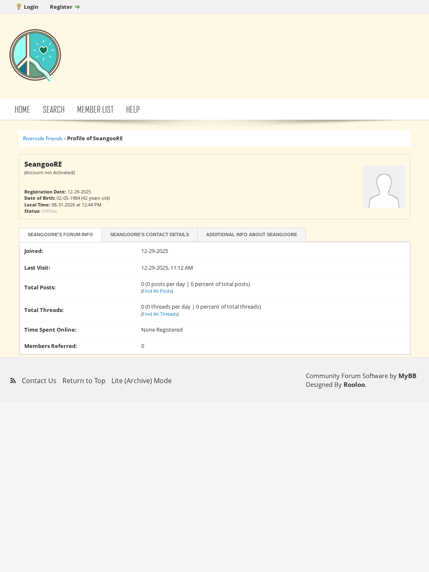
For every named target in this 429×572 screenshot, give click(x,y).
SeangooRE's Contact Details (149, 234)
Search (54, 109)
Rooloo (354, 384)
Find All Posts (157, 291)
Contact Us (39, 380)
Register (61, 6)
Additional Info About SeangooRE (251, 234)
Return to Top (84, 380)
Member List (95, 109)
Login (31, 6)
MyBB (407, 375)
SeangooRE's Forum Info (60, 234)
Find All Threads (159, 314)
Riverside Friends (43, 138)
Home (22, 109)
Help (133, 109)
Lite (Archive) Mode (141, 380)
